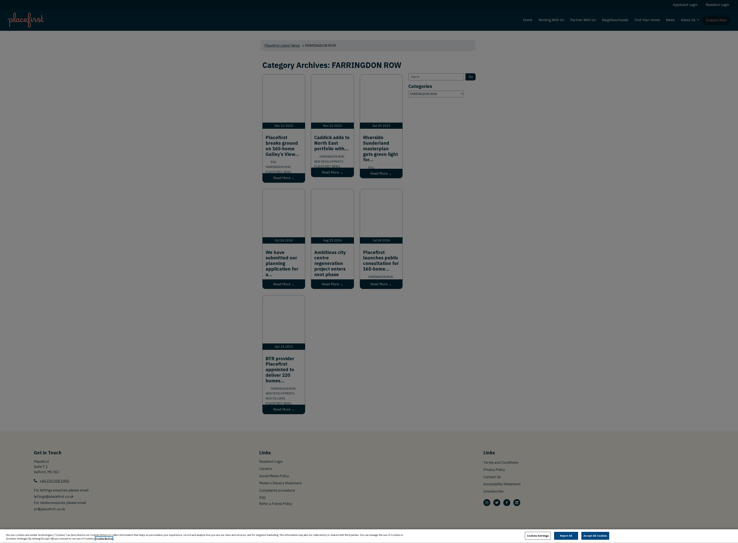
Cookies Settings (538, 535)
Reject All (566, 535)
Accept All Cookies (595, 535)
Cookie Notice (104, 538)
